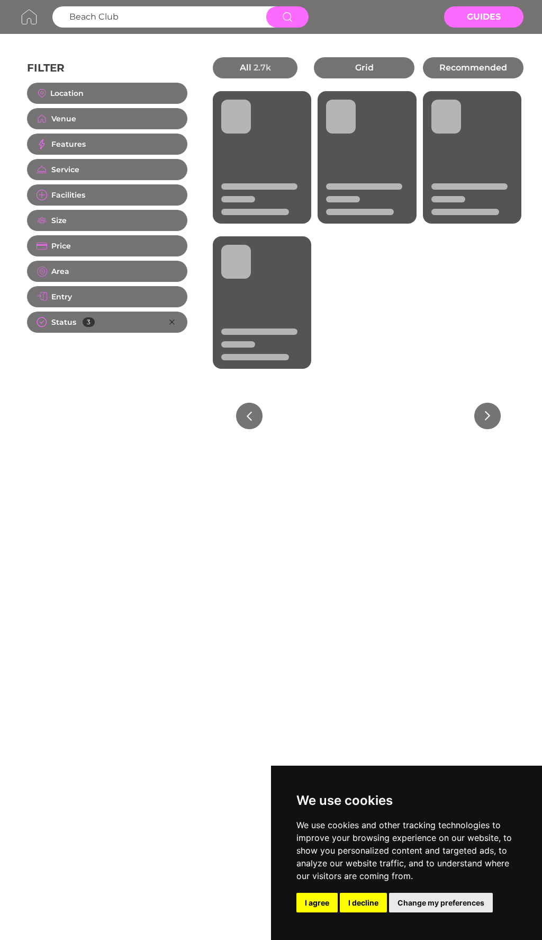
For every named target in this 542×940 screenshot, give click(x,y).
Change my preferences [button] (441, 902)
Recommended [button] (473, 68)
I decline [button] (363, 902)
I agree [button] (317, 902)
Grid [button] (364, 68)
